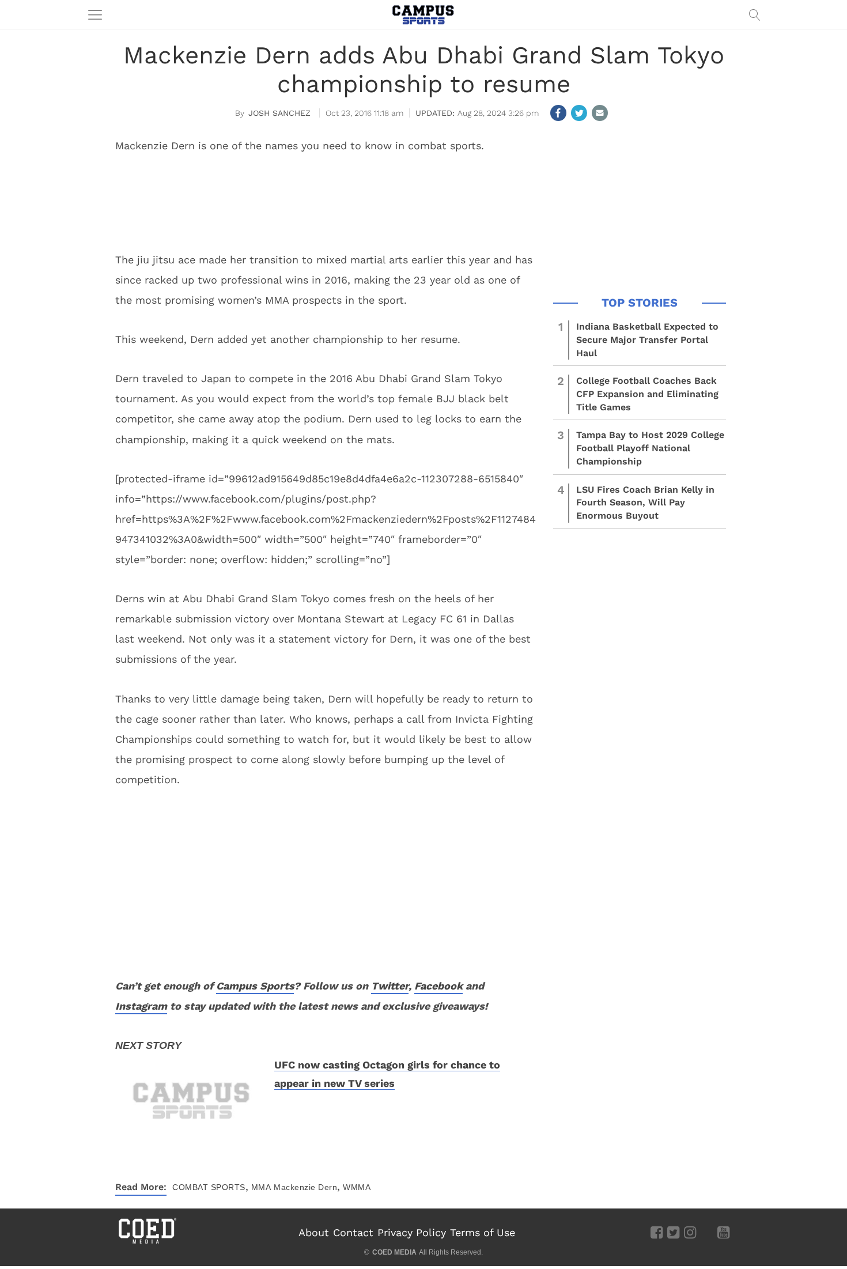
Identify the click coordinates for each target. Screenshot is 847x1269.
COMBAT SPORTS (208, 1187)
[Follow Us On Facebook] (656, 1232)
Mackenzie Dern (305, 1187)
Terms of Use (482, 1232)
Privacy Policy (411, 1232)
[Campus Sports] (423, 14)
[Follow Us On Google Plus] (706, 1232)
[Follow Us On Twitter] (673, 1232)
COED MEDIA (394, 1252)
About (313, 1232)
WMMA (356, 1187)
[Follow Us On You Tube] (723, 1232)
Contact (353, 1232)
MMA (261, 1187)
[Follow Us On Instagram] (690, 1232)
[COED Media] (146, 1242)
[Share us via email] (600, 113)
